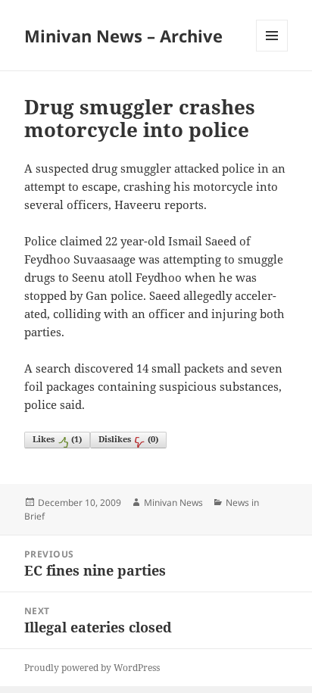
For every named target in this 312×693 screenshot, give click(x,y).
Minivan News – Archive (123, 35)
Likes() (57, 439)
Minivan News (173, 502)
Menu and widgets (272, 51)
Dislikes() (128, 439)
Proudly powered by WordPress (92, 667)
